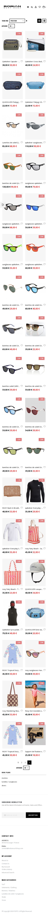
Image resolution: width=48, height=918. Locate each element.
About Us (5, 860)
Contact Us (5, 864)
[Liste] (44, 21)
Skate (4, 897)
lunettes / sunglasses (9, 782)
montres (5, 778)
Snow (4, 900)
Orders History (7, 869)
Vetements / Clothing (9, 887)
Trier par (5, 21)
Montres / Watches (8, 891)
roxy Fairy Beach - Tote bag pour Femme (18, 589)
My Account (6, 867)
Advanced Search (8, 872)
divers (4, 785)
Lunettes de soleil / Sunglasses (13, 894)
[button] (40, 7)
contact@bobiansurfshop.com (12, 848)
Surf (3, 884)
